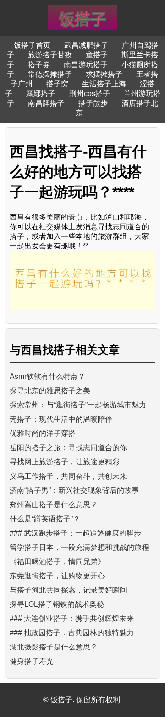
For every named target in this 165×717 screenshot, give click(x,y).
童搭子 (97, 55)
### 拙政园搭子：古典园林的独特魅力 (72, 633)
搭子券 (39, 64)
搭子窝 (57, 84)
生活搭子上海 (104, 84)
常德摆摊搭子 (50, 74)
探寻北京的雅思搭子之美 (50, 391)
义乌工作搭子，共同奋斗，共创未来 (68, 476)
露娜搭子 (40, 93)
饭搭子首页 (32, 45)
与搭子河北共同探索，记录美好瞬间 (68, 590)
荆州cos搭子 (89, 93)
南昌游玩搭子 (86, 64)
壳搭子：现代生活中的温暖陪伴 (61, 419)
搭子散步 (93, 103)
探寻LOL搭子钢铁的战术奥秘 (57, 604)
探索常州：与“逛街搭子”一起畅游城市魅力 (78, 405)
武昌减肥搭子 (86, 45)
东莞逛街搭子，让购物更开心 (57, 576)
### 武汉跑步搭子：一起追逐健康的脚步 (75, 533)
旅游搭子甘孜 (50, 55)
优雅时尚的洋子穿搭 (43, 433)
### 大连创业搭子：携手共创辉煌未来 (72, 618)
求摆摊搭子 (104, 74)
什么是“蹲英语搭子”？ (45, 519)
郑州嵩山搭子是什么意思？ (54, 504)
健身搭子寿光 (32, 661)
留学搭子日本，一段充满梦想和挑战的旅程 (79, 547)
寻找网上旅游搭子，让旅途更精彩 (65, 462)
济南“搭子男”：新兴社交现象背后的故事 (74, 490)
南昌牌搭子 (46, 103)
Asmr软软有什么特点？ (47, 376)
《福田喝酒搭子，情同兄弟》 (57, 561)
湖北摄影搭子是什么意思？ (54, 647)
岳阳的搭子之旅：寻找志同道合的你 (68, 448)
